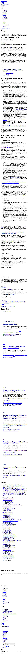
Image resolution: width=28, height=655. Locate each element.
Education (5, 12)
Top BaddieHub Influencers (9, 557)
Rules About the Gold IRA (10, 324)
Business (5, 11)
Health (4, 16)
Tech (4, 344)
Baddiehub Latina (6, 515)
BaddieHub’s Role (7, 507)
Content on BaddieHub (8, 554)
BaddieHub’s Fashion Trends (9, 525)
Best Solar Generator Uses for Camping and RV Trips (14, 492)
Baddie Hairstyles (6, 503)
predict (11, 47)
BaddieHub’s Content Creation (9, 497)
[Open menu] (2, 30)
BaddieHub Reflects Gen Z (8, 542)
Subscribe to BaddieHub (8, 558)
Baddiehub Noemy (7, 516)
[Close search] (2, 650)
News (4, 19)
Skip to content (4, 1)
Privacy (4, 618)
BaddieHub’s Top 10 (7, 531)
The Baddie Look (6, 553)
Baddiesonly (5, 610)
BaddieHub (6, 626)
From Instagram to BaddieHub (9, 524)
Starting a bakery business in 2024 (8, 306)
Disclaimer (5, 619)
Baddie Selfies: (6, 552)
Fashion (4, 13)
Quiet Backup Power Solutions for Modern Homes (13, 493)
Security (7, 74)
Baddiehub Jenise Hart (10, 294)
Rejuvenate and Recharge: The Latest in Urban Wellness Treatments (14, 391)
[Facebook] (2, 3)
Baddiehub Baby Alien (8, 514)
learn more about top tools (14, 177)
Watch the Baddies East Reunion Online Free (12, 519)
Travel (4, 26)
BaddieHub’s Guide (7, 530)
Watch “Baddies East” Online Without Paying (12, 504)
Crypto (7, 25)
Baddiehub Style (6, 548)
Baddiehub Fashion (7, 544)
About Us (3, 5)
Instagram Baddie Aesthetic (8, 538)
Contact (4, 621)
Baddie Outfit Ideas (7, 550)
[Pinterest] (3, 3)
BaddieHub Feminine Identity (9, 508)
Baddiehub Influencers (7, 611)
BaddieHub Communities (8, 498)
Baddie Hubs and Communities (9, 536)
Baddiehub (5, 609)
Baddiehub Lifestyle (7, 546)
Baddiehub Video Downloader (9, 614)
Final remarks (6, 75)
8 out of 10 (18, 143)
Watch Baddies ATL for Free (9, 535)
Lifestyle (5, 17)
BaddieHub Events (7, 510)
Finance (4, 15)
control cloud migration (5, 147)
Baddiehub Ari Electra (7, 512)
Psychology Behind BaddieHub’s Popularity (12, 540)
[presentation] (15, 316)
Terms (4, 617)
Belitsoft (15, 280)
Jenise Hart (4, 43)
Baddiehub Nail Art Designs (9, 547)
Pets (4, 20)
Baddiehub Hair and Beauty (9, 545)
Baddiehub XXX (6, 529)
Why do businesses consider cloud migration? (12, 69)
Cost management (9, 73)
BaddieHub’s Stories (7, 501)
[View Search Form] (2, 7)
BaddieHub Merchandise (8, 555)
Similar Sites (5, 615)
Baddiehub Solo (6, 517)
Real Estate (5, 18)
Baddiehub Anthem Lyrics (8, 533)
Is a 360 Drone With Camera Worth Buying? (12, 485)
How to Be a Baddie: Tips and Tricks (10, 521)
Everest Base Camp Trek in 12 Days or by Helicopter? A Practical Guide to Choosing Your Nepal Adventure (15, 489)
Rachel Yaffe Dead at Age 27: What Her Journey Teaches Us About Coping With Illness (13, 302)
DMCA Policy (6, 616)
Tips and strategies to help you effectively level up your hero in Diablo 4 (14, 347)
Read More (11, 332)
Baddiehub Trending (7, 612)
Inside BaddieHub (7, 539)
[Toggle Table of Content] (1, 67)
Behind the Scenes (7, 522)
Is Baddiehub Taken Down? (9, 518)
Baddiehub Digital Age (8, 502)
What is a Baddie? (7, 505)
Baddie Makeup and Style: (8, 537)
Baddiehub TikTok (7, 527)
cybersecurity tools (8, 241)
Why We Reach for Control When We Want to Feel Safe (14, 490)
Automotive (5, 10)
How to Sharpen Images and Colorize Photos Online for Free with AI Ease (15, 442)
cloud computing (16, 87)
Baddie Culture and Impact (8, 551)
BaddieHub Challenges (8, 523)
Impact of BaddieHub (7, 500)
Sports (4, 22)
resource (24, 195)
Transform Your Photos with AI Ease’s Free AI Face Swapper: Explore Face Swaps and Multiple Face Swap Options (14, 417)
